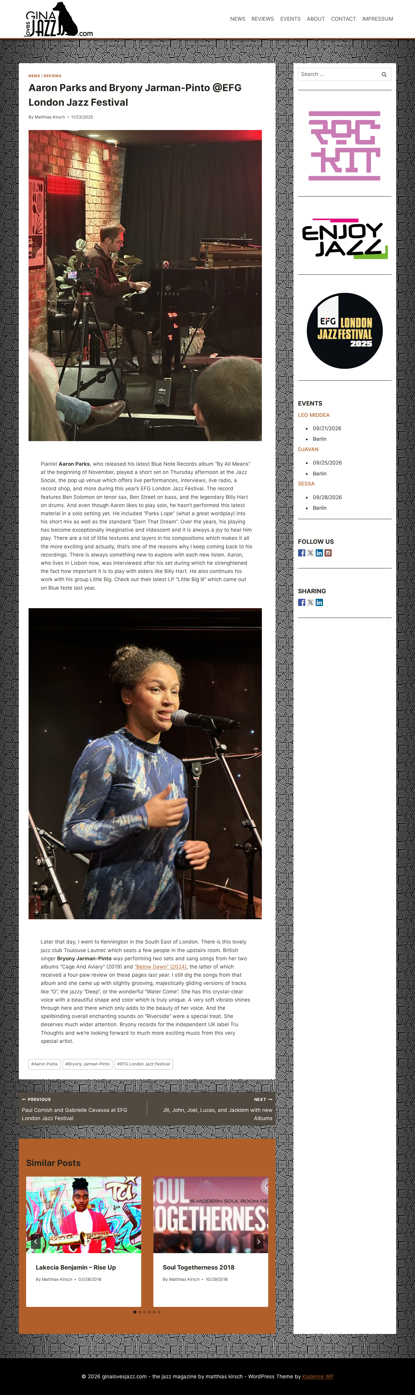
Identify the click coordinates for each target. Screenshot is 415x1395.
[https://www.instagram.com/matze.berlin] (328, 553)
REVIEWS (263, 19)
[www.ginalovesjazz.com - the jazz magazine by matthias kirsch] (301, 602)
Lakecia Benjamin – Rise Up (76, 1267)
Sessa (306, 484)
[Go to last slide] (36, 1241)
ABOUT (316, 19)
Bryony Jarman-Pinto (87, 1063)
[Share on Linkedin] (319, 602)
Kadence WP (318, 1376)
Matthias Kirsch (50, 117)
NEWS (237, 19)
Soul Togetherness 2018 (199, 1267)
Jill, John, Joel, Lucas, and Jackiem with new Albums (217, 1109)
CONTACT (343, 19)
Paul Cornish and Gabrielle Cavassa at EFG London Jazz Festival (74, 1109)
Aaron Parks (44, 1063)
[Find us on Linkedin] (319, 553)
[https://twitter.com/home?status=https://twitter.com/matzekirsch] (310, 602)
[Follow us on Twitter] (310, 553)
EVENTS (290, 19)
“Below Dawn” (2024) (161, 967)
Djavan (308, 449)
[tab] (134, 1312)
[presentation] (83, 1215)
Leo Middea (314, 415)
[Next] (258, 1241)
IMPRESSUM (377, 19)
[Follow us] (301, 553)
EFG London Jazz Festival (143, 1063)
